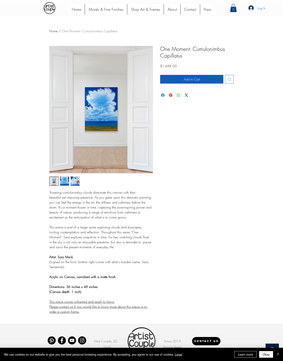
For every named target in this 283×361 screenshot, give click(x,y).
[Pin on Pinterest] (170, 95)
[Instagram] (82, 340)
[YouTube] (72, 340)
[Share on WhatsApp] (178, 95)
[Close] (278, 354)
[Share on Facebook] (162, 95)
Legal (178, 354)
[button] (233, 8)
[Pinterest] (52, 340)
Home (53, 31)
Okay (266, 354)
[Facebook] (62, 340)
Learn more (245, 354)
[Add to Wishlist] (229, 79)
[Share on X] (186, 95)
